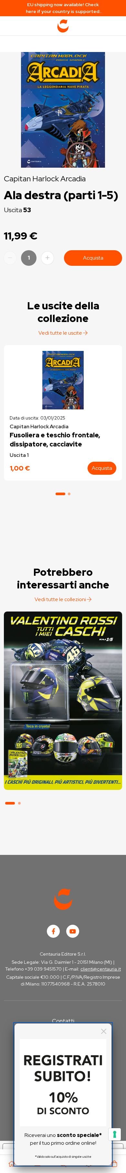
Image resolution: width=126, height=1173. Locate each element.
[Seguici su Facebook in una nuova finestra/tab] (53, 931)
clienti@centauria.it (100, 969)
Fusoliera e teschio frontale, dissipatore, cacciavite (55, 439)
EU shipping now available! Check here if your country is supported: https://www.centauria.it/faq (63, 8)
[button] (60, 494)
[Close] (104, 1031)
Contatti (63, 1021)
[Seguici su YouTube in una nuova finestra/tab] (72, 931)
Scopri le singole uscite (63, 778)
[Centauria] (63, 25)
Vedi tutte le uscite (60, 333)
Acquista (93, 257)
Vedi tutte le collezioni (61, 599)
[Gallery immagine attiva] (63, 108)
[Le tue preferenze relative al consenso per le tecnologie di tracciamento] (115, 1134)
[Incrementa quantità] (47, 257)
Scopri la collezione (63, 759)
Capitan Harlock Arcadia (45, 179)
